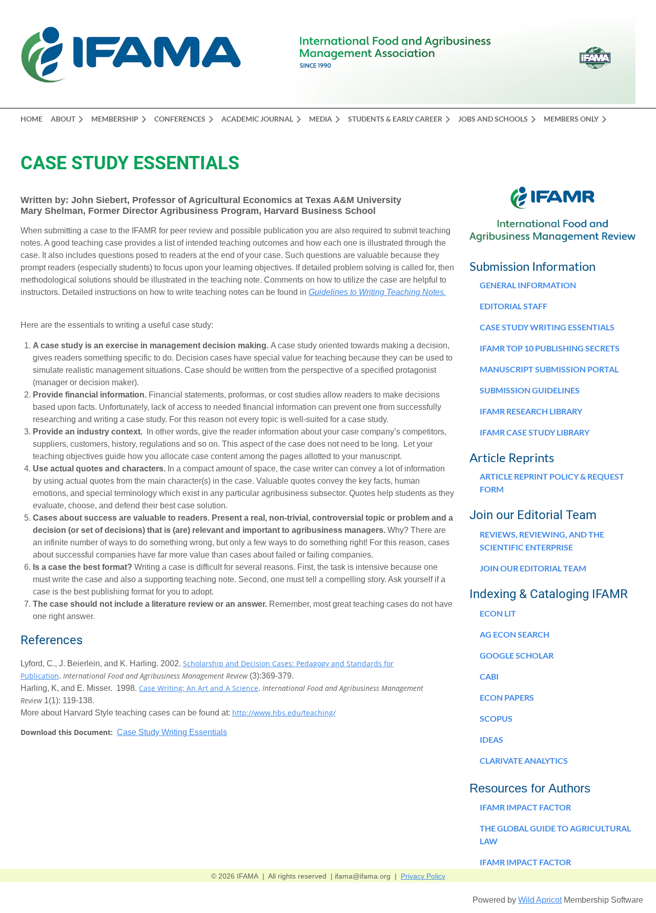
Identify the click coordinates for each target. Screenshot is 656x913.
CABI (489, 676)
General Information (528, 285)
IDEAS (491, 739)
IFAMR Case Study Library (534, 432)
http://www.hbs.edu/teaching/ (284, 713)
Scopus (496, 718)
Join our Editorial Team (533, 568)
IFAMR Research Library (531, 411)
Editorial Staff (513, 306)
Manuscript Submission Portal (549, 369)
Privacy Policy (423, 876)
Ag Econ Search (514, 634)
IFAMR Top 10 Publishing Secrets (550, 348)
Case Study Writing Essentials (172, 732)
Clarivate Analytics (524, 760)
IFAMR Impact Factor (525, 807)
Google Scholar (517, 655)
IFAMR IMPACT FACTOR (525, 862)
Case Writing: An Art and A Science (198, 688)
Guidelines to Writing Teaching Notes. (377, 292)
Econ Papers (507, 697)
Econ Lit (498, 613)
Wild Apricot (540, 900)
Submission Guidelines (530, 390)
